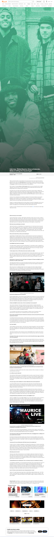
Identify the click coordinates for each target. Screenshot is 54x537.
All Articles (4, 5)
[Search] (33, 2)
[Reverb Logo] (4, 1)
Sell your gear (39, 1)
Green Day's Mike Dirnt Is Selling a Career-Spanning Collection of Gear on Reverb (15, 523)
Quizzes (32, 5)
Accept (45, 531)
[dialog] (27, 531)
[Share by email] (41, 174)
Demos (27, 5)
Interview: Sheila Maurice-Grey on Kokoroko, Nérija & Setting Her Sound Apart (25, 170)
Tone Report (50, 5)
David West (20, 173)
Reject (40, 531)
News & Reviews (15, 5)
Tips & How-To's (43, 5)
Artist (14, 174)
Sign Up (49, 1)
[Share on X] (39, 174)
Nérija (20, 186)
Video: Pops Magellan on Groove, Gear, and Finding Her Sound (38, 523)
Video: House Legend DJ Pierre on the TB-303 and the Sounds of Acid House (26, 523)
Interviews (21, 5)
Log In (51, 1)
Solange (34, 433)
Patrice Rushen (30, 192)
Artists (10, 5)
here (33, 206)
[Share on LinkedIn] (37, 174)
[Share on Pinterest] (40, 174)
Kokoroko (12, 184)
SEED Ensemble (24, 186)
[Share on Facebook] (38, 174)
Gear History (38, 5)
